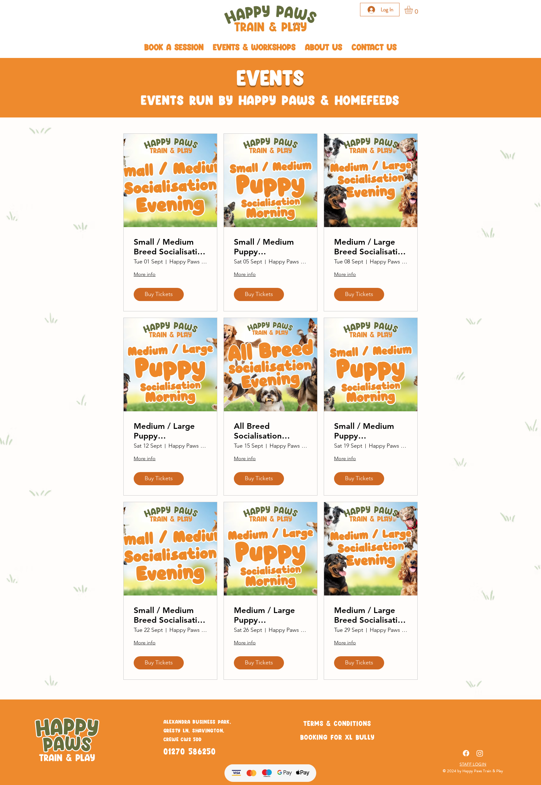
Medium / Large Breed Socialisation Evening (370, 247)
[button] (413, 10)
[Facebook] (466, 753)
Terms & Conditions (337, 723)
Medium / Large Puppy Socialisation (164, 431)
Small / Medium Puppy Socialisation (264, 247)
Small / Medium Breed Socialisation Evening (170, 247)
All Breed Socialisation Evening (258, 431)
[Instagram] (480, 753)
